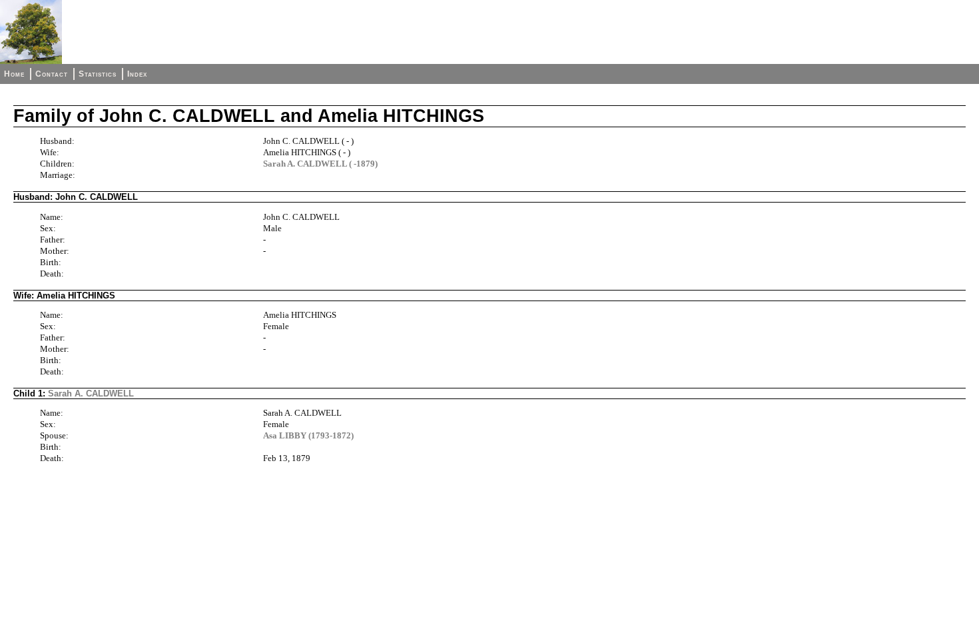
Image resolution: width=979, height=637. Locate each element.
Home (14, 74)
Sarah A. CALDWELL (91, 393)
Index (137, 74)
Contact (51, 74)
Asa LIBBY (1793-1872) (308, 435)
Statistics (98, 74)
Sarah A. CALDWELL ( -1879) (320, 164)
